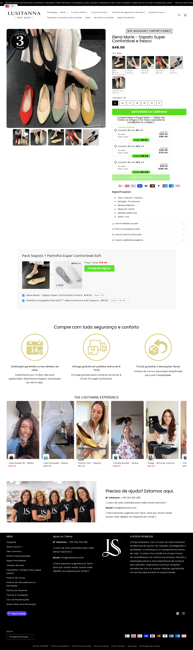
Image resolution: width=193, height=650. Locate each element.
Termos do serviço (101, 646)
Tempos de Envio (15, 565)
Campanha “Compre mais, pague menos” (24, 572)
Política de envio (118, 646)
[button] (64, 12)
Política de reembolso (60, 646)
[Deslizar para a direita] (103, 137)
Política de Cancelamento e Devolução (21, 584)
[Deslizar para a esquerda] (9, 137)
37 (130, 102)
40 (152, 102)
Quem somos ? (14, 546)
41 (159, 102)
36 (122, 102)
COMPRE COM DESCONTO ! (141, 177)
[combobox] (100, 295)
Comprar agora (99, 268)
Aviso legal (132, 646)
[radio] (141, 133)
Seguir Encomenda (16, 560)
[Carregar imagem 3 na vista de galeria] (56, 137)
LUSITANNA (44, 646)
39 (144, 102)
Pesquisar (11, 542)
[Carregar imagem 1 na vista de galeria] (21, 137)
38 (137, 102)
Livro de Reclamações (18, 599)
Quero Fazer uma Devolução (21, 604)
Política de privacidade (18, 556)
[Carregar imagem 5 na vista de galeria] (91, 137)
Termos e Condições (17, 595)
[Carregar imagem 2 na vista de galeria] (38, 137)
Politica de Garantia (17, 590)
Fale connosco (14, 551)
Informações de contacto (149, 646)
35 (115, 102)
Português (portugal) (18, 637)
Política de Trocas (16, 578)
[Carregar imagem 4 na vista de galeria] (73, 137)
